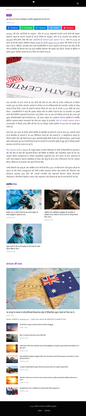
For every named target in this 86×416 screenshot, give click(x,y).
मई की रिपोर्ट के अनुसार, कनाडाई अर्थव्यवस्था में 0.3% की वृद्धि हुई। (37, 325)
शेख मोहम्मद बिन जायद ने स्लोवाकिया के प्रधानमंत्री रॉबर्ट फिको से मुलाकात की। (40, 388)
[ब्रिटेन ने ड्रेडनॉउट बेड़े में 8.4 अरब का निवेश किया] (12, 338)
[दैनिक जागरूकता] (43, 3)
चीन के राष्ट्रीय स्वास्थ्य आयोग (68, 121)
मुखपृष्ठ (8, 9)
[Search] (77, 3)
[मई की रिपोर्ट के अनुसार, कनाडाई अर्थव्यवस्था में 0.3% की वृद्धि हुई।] (12, 327)
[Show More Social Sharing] (78, 28)
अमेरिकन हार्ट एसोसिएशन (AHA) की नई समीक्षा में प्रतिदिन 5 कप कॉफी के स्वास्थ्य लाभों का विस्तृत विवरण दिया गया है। (61, 214)
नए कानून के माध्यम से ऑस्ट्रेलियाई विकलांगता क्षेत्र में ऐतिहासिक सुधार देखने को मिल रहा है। (40, 312)
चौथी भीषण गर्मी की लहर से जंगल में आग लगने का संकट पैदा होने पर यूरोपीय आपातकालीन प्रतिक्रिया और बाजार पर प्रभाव (48, 379)
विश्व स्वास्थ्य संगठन (14, 150)
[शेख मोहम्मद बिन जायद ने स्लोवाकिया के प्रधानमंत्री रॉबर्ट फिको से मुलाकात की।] (12, 391)
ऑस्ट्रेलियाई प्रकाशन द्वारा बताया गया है (49, 40)
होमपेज (40, 411)
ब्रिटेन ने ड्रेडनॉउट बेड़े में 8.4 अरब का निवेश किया (33, 335)
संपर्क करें (47, 411)
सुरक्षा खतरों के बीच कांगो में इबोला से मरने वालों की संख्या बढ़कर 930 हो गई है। (23, 247)
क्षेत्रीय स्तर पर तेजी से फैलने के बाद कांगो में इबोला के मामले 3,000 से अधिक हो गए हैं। (22, 213)
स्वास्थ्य (9, 15)
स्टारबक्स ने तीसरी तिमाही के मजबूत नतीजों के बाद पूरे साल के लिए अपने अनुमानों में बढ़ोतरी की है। (44, 367)
